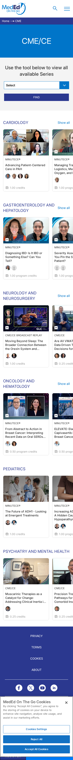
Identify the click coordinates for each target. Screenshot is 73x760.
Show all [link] (64, 123)
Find (36, 97)
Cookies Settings (36, 729)
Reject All (36, 739)
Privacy (36, 636)
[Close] (66, 702)
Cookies (36, 658)
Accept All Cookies (36, 749)
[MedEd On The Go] (14, 9)
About (37, 670)
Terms (36, 647)
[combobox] (36, 85)
